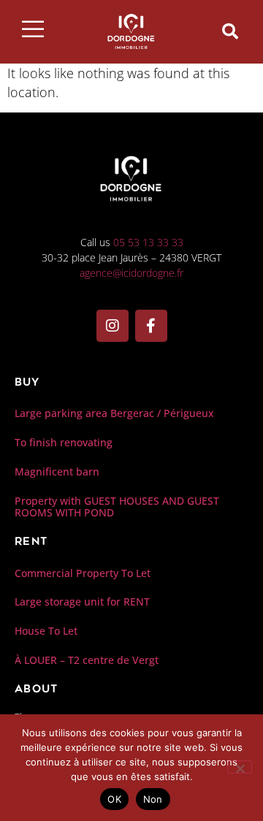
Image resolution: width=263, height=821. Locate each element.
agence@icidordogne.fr (131, 273)
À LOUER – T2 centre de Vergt (87, 660)
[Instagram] (112, 326)
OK (114, 799)
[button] (230, 31)
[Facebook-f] (151, 326)
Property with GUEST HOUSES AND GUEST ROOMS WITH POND (117, 507)
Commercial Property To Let (82, 573)
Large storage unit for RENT (82, 601)
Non (153, 799)
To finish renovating (64, 442)
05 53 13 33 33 (148, 242)
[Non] (239, 767)
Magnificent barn (57, 471)
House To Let (46, 631)
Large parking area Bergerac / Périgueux (114, 413)
